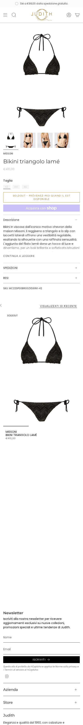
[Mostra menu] (5, 15)
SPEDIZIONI (10, 268)
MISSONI (8, 153)
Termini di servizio (14, 669)
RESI (5, 278)
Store (8, 702)
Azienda (10, 689)
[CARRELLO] (77, 15)
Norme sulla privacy (66, 666)
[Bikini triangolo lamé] (41, 369)
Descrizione (11, 220)
